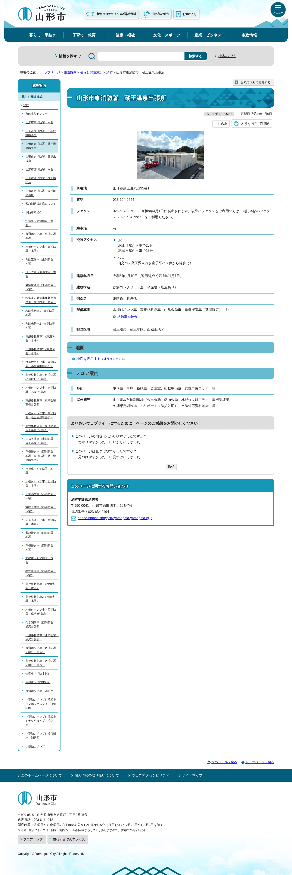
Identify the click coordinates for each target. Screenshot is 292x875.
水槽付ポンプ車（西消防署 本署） (40, 483)
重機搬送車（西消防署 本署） (40, 547)
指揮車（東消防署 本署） (39, 223)
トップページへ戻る (259, 762)
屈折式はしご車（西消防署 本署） (40, 522)
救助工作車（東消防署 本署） (40, 261)
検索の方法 (227, 56)
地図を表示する (99, 359)
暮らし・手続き (42, 35)
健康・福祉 (125, 35)
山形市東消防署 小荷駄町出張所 (40, 133)
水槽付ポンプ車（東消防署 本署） (40, 248)
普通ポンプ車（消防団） (40, 691)
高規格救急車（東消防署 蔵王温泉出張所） (41, 428)
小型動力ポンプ (35, 746)
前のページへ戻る (224, 762)
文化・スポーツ (166, 35)
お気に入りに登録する (256, 82)
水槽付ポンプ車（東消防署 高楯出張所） (40, 389)
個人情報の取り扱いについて (97, 775)
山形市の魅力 (160, 14)
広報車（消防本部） (37, 682)
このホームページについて (41, 775)
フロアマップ (33, 839)
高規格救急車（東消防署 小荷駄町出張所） (41, 376)
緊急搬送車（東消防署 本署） (40, 287)
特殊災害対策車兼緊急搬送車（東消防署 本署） (40, 300)
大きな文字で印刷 (255, 123)
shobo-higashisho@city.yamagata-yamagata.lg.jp (115, 518)
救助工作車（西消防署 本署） (40, 509)
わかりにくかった (126, 442)
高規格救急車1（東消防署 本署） (40, 338)
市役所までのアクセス (69, 839)
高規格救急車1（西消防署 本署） (40, 586)
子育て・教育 (84, 35)
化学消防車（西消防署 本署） (40, 496)
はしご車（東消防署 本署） (40, 274)
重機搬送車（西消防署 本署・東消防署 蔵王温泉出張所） (40, 456)
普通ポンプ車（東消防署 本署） (41, 236)
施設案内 (70, 72)
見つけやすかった (92, 457)
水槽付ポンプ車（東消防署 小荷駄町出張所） (40, 364)
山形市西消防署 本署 (39, 169)
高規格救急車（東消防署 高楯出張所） (41, 402)
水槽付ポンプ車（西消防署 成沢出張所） (40, 611)
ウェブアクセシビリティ (150, 775)
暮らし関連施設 (91, 72)
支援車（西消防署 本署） (39, 560)
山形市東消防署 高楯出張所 (40, 158)
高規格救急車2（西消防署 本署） (40, 598)
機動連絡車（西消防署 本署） (40, 573)
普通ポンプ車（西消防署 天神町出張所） (41, 650)
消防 (109, 72)
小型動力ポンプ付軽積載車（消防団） (40, 735)
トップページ (50, 72)
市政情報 (249, 35)
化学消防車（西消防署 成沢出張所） (40, 624)
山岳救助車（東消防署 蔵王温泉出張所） (40, 440)
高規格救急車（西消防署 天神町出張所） (41, 662)
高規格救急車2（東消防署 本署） (40, 351)
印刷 (224, 123)
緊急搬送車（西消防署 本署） (40, 534)
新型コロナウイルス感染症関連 (116, 14)
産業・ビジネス (208, 35)
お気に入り (190, 14)
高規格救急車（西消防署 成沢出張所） (41, 637)
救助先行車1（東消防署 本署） (41, 312)
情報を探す (68, 56)
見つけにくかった (126, 457)
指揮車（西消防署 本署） (39, 470)
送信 (171, 466)
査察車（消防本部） (37, 673)
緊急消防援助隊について (40, 203)
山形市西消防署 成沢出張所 (40, 180)
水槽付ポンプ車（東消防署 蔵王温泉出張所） (40, 415)
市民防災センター (36, 113)
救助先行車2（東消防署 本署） (41, 325)
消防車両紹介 (127, 316)
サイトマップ (192, 775)
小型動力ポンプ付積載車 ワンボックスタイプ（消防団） (41, 704)
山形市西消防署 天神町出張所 (40, 193)
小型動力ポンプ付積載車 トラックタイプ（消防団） (41, 721)
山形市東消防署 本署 (39, 122)
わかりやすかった (92, 442)
